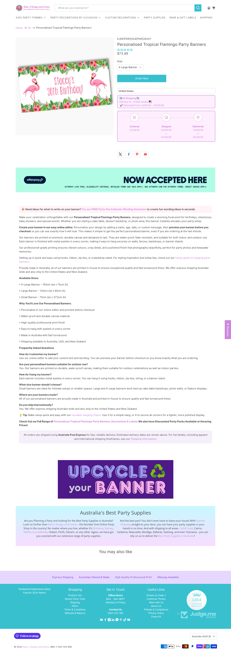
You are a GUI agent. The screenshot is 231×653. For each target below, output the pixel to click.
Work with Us (156, 602)
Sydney (109, 528)
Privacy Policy (156, 613)
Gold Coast (186, 528)
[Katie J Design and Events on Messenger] (117, 620)
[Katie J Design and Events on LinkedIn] (113, 620)
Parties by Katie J (156, 595)
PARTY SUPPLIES (155, 17)
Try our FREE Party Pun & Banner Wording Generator (114, 209)
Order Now (141, 78)
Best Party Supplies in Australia (176, 536)
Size (119, 61)
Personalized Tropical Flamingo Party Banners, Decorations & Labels (95, 421)
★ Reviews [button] (227, 329)
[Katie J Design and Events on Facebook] (105, 620)
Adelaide (43, 532)
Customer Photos (156, 598)
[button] (125, 49)
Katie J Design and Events (62, 524)
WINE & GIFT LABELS (182, 17)
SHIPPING (206, 17)
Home (19, 28)
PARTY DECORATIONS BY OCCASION (73, 17)
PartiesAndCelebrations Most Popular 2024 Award (34, 591)
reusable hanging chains (86, 415)
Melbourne (30, 532)
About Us (156, 605)
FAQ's (75, 605)
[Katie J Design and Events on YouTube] (128, 620)
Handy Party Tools (75, 598)
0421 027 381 (115, 613)
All (29, 28)
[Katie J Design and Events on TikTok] (124, 620)
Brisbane (98, 528)
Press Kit (156, 616)
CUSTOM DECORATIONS (120, 17)
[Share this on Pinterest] (137, 154)
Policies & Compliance (156, 609)
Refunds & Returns (75, 613)
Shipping (75, 602)
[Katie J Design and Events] (33, 8)
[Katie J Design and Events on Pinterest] (120, 620)
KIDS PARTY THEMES (29, 17)
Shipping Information (143, 438)
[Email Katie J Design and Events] (101, 620)
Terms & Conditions (75, 609)
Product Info (75, 595)
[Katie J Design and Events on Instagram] (109, 620)
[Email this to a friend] (145, 154)
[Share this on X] (120, 154)
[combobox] (124, 7)
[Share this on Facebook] (128, 154)
